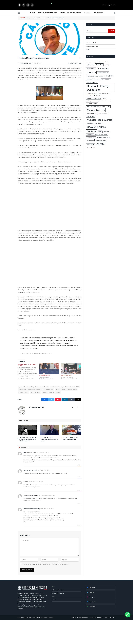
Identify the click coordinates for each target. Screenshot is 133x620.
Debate (46, 387)
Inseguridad (89, 95)
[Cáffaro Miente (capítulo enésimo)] (49, 39)
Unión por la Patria (48, 392)
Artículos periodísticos (70, 13)
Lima (108, 106)
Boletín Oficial (91, 69)
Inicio (32, 13)
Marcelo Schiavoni (92, 113)
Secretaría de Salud (103, 137)
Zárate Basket (91, 148)
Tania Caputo (90, 140)
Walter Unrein (90, 144)
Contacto (98, 13)
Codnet (52, 617)
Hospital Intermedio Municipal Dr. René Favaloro (98, 93)
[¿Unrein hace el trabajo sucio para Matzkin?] (71, 430)
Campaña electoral (36, 387)
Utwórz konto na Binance (31, 495)
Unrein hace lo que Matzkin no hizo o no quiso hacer (49, 439)
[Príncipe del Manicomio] (66, 5)
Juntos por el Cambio (34, 389)
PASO (99, 131)
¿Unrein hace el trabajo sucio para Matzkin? (70, 438)
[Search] (114, 13)
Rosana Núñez (91, 137)
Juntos (104, 98)
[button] (127, 614)
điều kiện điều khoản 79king (32, 508)
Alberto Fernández (104, 62)
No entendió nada (66, 375)
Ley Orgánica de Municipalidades (96, 106)
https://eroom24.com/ (30, 453)
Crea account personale (30, 470)
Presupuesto (106, 131)
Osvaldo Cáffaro (23, 392)
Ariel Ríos (99, 65)
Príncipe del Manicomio (33, 617)
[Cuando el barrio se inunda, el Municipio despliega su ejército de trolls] (27, 430)
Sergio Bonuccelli (36, 392)
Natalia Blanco (90, 123)
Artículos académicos (47, 13)
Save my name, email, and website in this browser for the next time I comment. (45, 564)
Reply (78, 465)
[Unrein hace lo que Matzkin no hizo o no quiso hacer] (49, 430)
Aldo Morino (90, 65)
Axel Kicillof (107, 65)
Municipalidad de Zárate (99, 119)
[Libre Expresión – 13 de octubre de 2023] (28, 371)
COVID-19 (91, 72)
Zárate (58, 392)
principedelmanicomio (25, 63)
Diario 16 (109, 76)
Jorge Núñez (22, 389)
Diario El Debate (93, 79)
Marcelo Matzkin (72, 389)
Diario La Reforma (106, 79)
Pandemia (91, 131)
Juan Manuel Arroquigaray (94, 98)
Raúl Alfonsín (90, 134)
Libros (87, 13)
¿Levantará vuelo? (44, 375)
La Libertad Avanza (47, 389)
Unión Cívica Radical (101, 140)
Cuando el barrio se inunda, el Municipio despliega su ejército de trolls (28, 439)
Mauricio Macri (91, 116)
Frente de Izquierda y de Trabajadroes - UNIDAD (65, 387)
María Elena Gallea (103, 113)
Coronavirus (102, 68)
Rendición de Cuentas (101, 134)
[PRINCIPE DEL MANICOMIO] (32, 589)
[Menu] (19, 13)
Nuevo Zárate (99, 123)
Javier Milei (97, 95)
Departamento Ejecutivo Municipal (95, 76)
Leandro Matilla (92, 104)
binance (26, 481)
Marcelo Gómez (60, 389)
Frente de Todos (92, 82)
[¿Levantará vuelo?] (49, 368)
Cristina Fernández (103, 73)
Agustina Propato (24, 387)
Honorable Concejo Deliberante (98, 87)
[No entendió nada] (71, 368)
